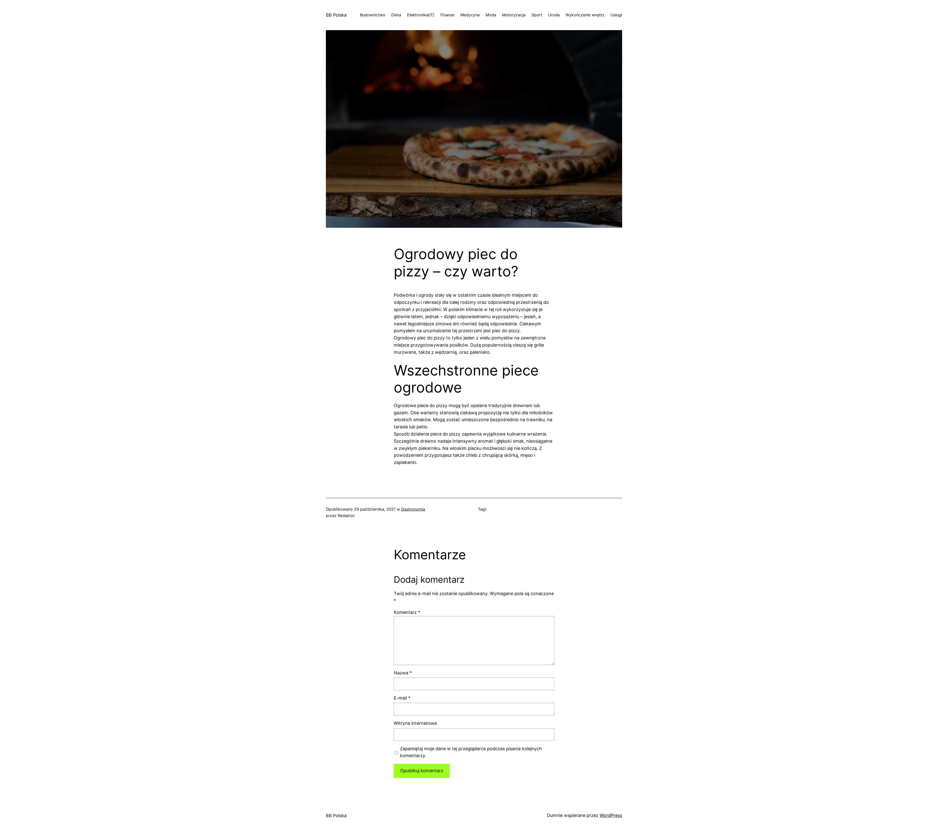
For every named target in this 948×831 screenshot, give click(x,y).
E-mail (402, 698)
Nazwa (403, 672)
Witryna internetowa (415, 723)
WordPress (611, 815)
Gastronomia (413, 509)
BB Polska (336, 15)
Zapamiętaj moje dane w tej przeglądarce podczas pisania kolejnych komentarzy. (471, 752)
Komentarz (407, 612)
